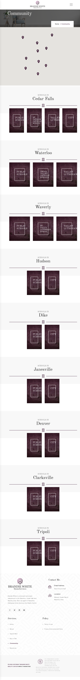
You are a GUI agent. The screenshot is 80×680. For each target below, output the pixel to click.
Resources (13, 648)
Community (14, 643)
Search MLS (13, 634)
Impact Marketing (24, 666)
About (12, 629)
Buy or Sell (13, 638)
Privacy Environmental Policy (53, 629)
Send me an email (60, 589)
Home (57, 24)
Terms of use (48, 624)
